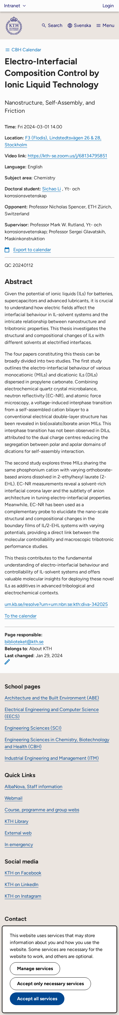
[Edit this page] (7, 661)
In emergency (19, 844)
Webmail (14, 798)
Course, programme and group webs (42, 809)
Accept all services (37, 998)
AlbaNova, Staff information (33, 786)
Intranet (12, 5)
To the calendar (20, 616)
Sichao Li (51, 189)
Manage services (35, 968)
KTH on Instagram (23, 896)
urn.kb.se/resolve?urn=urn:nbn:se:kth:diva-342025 (56, 604)
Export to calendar (32, 249)
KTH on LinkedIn (21, 884)
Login (108, 5)
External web (18, 833)
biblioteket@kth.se (24, 641)
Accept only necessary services (50, 983)
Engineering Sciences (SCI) (33, 728)
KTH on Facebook (23, 873)
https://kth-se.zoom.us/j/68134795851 (67, 155)
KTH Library (16, 821)
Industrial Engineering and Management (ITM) (52, 758)
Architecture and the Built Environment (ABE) (52, 698)
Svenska (82, 25)
